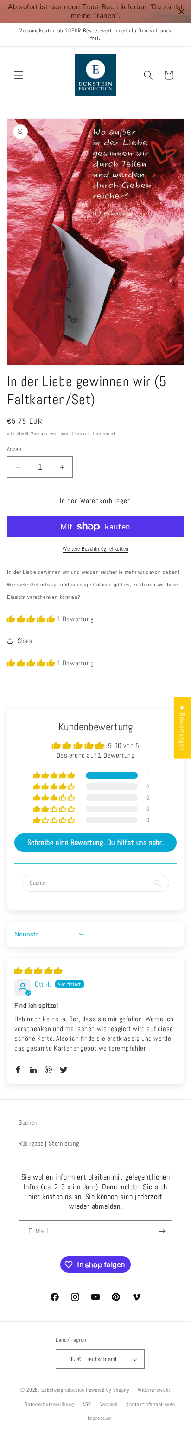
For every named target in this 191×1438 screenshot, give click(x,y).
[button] (18, 75)
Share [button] (25, 641)
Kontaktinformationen (150, 1404)
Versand (40, 434)
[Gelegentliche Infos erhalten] (162, 1231)
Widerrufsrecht (154, 1389)
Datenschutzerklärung (49, 1404)
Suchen (28, 1122)
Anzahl (15, 449)
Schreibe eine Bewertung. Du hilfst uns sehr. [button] (95, 842)
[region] (95, 11)
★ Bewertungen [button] (182, 727)
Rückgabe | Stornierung (49, 1143)
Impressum (100, 1418)
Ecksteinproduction (63, 1389)
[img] (38, 970)
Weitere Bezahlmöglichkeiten (95, 549)
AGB (87, 1404)
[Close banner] (181, 11)
